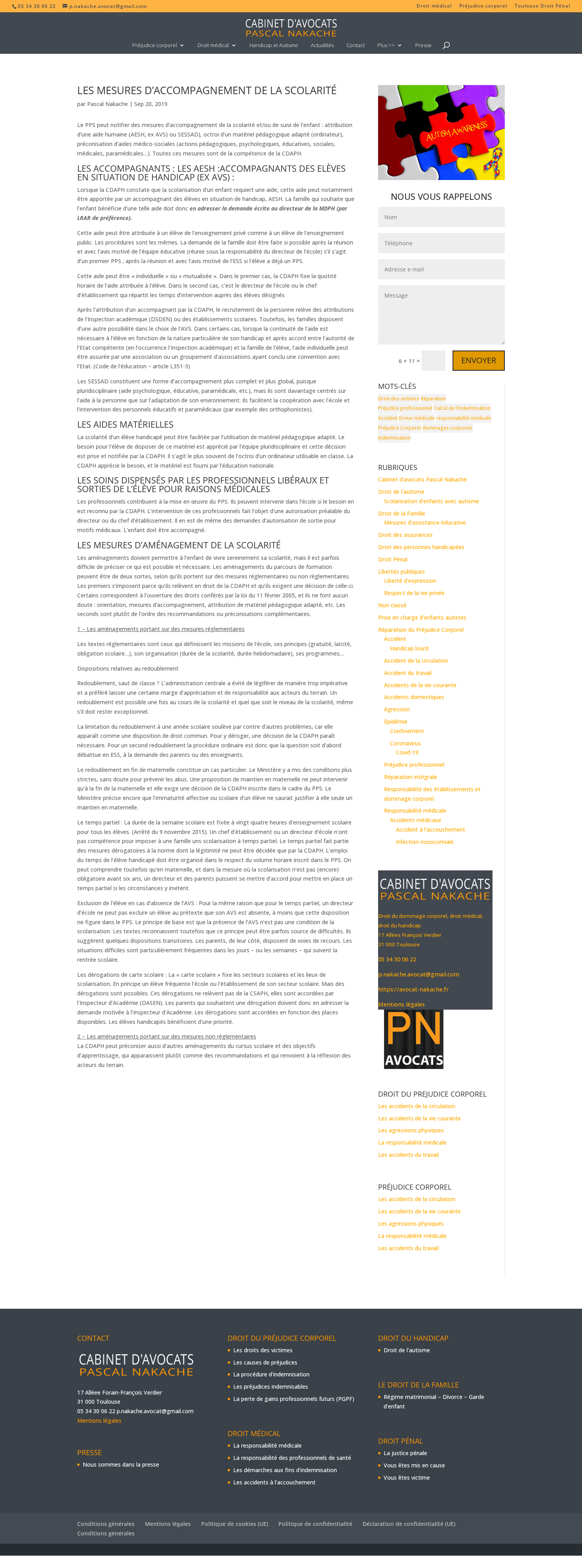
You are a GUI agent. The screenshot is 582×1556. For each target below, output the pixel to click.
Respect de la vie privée (414, 593)
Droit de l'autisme (401, 491)
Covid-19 (407, 752)
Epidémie (395, 721)
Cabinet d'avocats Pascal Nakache (422, 479)
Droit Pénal (392, 559)
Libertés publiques (401, 571)
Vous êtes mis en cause (414, 1465)
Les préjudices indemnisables (270, 1386)
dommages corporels (447, 428)
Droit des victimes (398, 398)
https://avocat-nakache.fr (413, 989)
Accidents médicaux (415, 820)
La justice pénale (405, 1453)
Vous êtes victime (407, 1477)
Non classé (392, 605)
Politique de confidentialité (315, 1524)
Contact (355, 45)
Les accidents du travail (408, 1154)
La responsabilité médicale (412, 1142)
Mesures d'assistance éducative (425, 522)
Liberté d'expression (410, 580)
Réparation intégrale (410, 777)
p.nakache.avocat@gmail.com (418, 974)
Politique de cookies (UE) (234, 1524)
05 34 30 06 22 (397, 959)
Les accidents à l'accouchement (274, 1482)
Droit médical (434, 6)
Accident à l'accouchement (430, 829)
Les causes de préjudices (265, 1362)
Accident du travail (408, 673)
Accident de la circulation (416, 660)
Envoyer (478, 360)
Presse (423, 45)
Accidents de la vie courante (420, 685)
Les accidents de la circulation (416, 1106)
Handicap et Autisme (273, 45)
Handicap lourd (409, 648)
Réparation (433, 398)
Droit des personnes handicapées (421, 547)
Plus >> (386, 45)
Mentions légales (401, 1004)
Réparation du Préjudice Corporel (421, 629)
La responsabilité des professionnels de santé (292, 1457)
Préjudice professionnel (405, 408)
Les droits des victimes (263, 1350)
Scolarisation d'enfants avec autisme (431, 501)
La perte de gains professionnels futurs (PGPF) (293, 1398)
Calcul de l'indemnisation (462, 408)
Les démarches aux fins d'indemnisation (285, 1470)
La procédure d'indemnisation (271, 1374)
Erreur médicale (417, 418)
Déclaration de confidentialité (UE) (409, 1524)
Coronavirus (405, 743)
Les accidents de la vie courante (419, 1118)
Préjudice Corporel (399, 428)
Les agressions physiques (411, 1130)
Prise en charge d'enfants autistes (422, 617)
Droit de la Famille (401, 513)
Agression (397, 709)
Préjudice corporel (483, 6)
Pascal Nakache (107, 104)
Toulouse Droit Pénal (542, 6)
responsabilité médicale (463, 418)
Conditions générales (106, 1524)
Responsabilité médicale (415, 810)
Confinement (407, 731)
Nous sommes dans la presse (121, 1464)
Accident (388, 418)
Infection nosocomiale (425, 841)
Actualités (322, 45)
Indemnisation (394, 437)
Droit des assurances (405, 534)
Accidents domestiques (414, 697)
